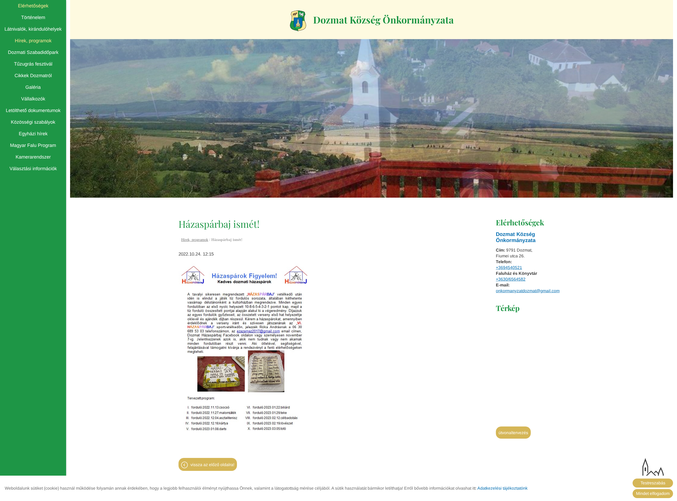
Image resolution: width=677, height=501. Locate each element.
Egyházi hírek (33, 133)
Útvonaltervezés (513, 432)
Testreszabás (653, 483)
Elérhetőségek (33, 5)
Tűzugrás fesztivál (33, 64)
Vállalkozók (33, 98)
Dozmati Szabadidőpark (33, 52)
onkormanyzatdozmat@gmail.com (528, 291)
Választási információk (33, 168)
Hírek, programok (33, 40)
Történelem (33, 17)
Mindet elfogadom (653, 493)
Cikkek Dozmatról (33, 75)
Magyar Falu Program (33, 145)
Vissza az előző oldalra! (212, 464)
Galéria (33, 87)
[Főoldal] (298, 20)
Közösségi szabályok (33, 122)
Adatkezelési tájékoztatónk (502, 488)
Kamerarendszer (33, 157)
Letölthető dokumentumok (33, 110)
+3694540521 (509, 267)
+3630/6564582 (510, 279)
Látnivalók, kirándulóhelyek (33, 29)
